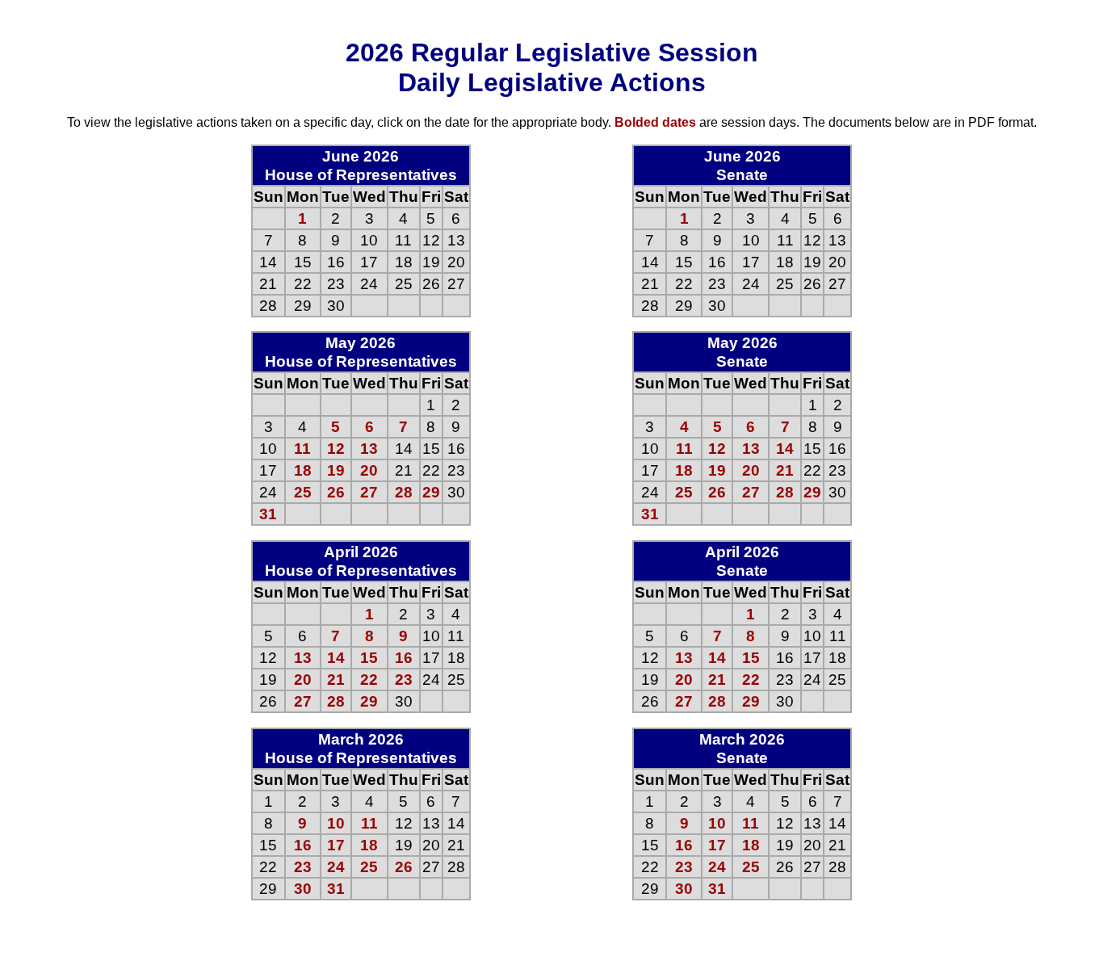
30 (303, 888)
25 (303, 492)
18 (303, 470)
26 (336, 492)
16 (404, 657)
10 (336, 823)
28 (404, 492)
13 (369, 448)
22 (369, 679)
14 (336, 657)
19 (336, 470)
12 (336, 448)
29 (431, 492)
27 (369, 492)
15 (369, 657)
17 (336, 845)
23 (404, 679)
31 (268, 513)
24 (336, 866)
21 (336, 679)
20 (369, 470)
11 (302, 448)
